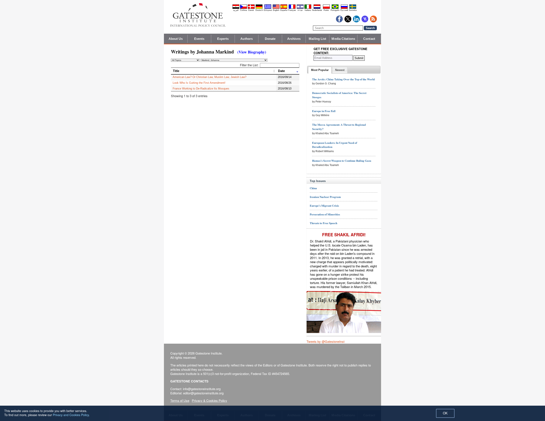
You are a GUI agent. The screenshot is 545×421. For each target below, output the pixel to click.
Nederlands (317, 10)
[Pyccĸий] (344, 8)
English (276, 10)
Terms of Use (179, 400)
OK (445, 413)
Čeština (243, 10)
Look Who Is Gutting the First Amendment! (199, 82)
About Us (176, 38)
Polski (326, 10)
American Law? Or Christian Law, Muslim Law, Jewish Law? (209, 77)
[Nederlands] (317, 8)
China (313, 188)
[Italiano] (307, 8)
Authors (246, 38)
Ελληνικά (268, 10)
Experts (223, 38)
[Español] (283, 8)
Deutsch (259, 10)
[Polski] (326, 8)
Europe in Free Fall (324, 111)
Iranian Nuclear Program (325, 197)
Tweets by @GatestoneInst (325, 341)
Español (283, 10)
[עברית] (300, 8)
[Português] (335, 8)
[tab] (320, 70)
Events (199, 38)
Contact (369, 38)
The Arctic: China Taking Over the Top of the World (343, 79)
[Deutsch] (259, 8)
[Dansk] (251, 8)
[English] (276, 8)
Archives (294, 38)
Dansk (251, 10)
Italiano (308, 10)
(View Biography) (251, 52)
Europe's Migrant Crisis (324, 205)
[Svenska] (352, 8)
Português (335, 10)
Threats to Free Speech (323, 223)
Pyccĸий (344, 10)
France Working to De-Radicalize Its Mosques (201, 88)
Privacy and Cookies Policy (71, 415)
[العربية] (235, 8)
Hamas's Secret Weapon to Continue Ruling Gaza (341, 161)
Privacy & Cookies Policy (209, 400)
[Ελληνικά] (267, 8)
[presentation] (319, 70)
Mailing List (317, 38)
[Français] (292, 8)
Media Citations (343, 38)
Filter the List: (249, 65)
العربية (236, 10)
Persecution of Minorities (325, 214)
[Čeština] (243, 8)
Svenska (353, 10)
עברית (300, 10)
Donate (270, 38)
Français (292, 10)
